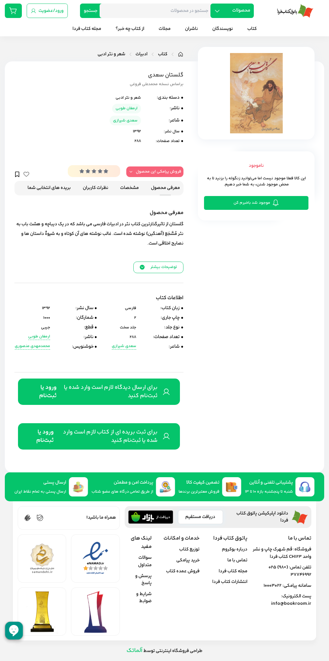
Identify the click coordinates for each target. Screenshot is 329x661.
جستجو (90, 10)
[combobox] (157, 11)
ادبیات (141, 54)
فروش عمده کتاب (183, 571)
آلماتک (134, 650)
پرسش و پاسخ (143, 579)
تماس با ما (237, 560)
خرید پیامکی (188, 560)
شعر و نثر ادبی (111, 54)
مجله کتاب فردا (233, 571)
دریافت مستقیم (200, 517)
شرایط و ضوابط (144, 597)
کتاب (162, 54)
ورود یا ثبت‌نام (48, 391)
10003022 (272, 585)
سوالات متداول (145, 561)
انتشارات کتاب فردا (229, 581)
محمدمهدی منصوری (32, 346)
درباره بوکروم (234, 549)
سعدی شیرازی (125, 120)
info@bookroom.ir (291, 603)
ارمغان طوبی (127, 108)
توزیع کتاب (189, 549)
